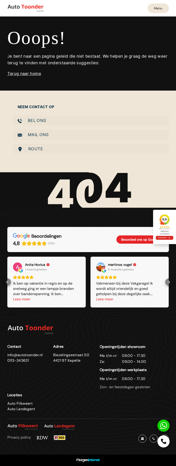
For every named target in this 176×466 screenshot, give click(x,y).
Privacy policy (19, 437)
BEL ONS (36, 120)
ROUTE (35, 148)
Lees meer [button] (21, 299)
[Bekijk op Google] (17, 267)
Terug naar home (24, 73)
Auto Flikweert (20, 403)
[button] (7, 282)
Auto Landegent (21, 409)
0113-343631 (18, 360)
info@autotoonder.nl (25, 355)
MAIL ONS (38, 134)
